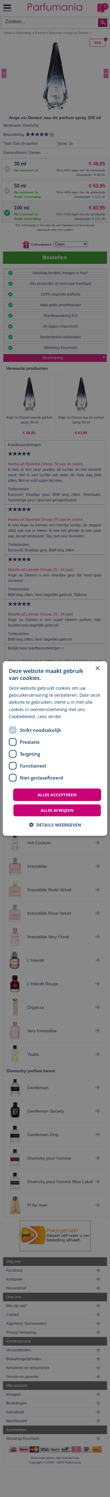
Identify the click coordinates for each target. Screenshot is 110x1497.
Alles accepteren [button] (57, 794)
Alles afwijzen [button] (57, 810)
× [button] (97, 668)
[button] (55, 824)
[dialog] (55, 748)
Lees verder (49, 716)
